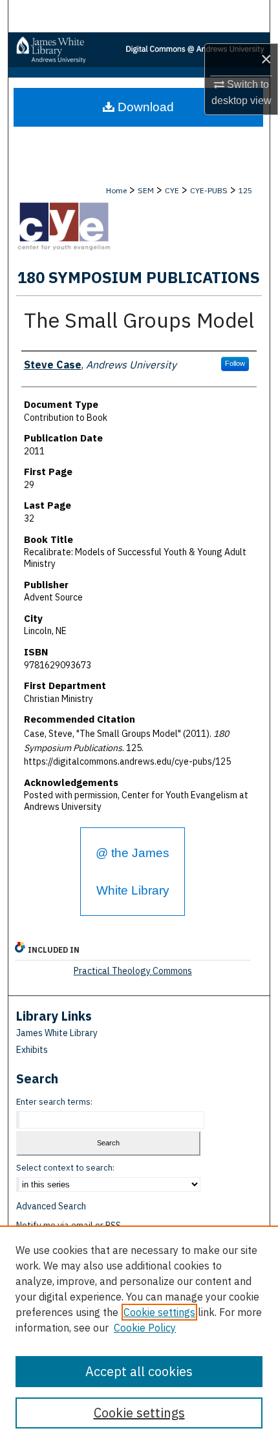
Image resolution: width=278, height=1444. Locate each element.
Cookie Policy (145, 1327)
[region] (139, 1335)
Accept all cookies (139, 1371)
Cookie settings (159, 1312)
